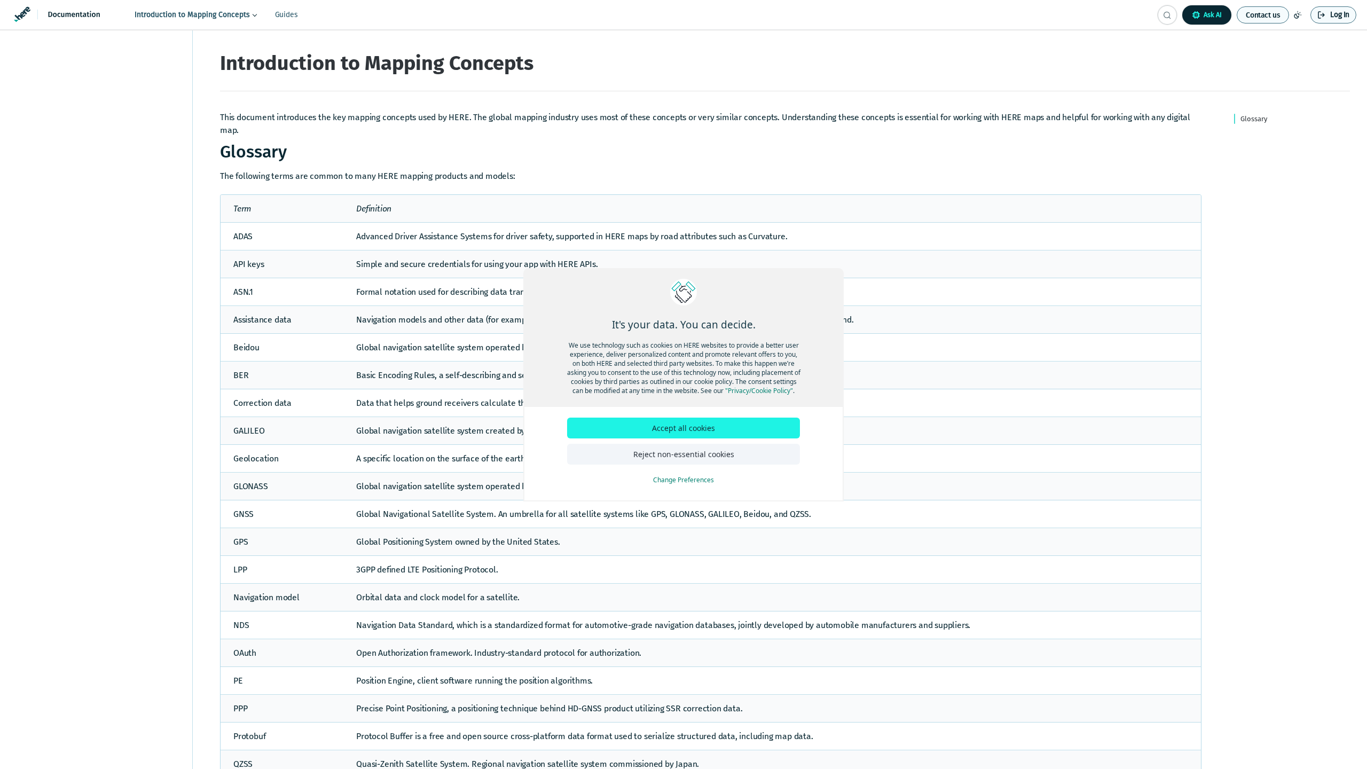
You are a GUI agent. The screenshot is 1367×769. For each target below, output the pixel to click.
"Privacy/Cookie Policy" (759, 390)
